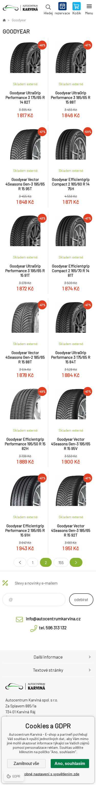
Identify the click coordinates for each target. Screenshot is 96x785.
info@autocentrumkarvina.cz (53, 618)
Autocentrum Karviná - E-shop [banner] (20, 9)
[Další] (76, 562)
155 (61, 562)
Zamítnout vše (26, 763)
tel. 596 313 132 (53, 627)
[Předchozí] (20, 562)
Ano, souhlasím (70, 763)
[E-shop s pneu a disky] (4, 20)
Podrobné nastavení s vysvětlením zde (48, 774)
